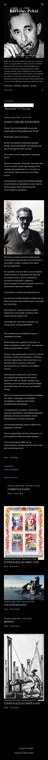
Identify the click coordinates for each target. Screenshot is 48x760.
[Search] (42, 3)
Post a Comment (11, 470)
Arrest (25, 86)
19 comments (18, 493)
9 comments (14, 708)
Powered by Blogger (26, 748)
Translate (26, 108)
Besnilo (9, 621)
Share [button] (6, 457)
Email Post (14, 457)
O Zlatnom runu (15, 604)
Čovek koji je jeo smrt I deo (21, 562)
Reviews (8, 86)
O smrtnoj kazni (19, 489)
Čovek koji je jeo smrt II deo (22, 703)
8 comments (14, 566)
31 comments (14, 626)
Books (17, 86)
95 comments (15, 609)
